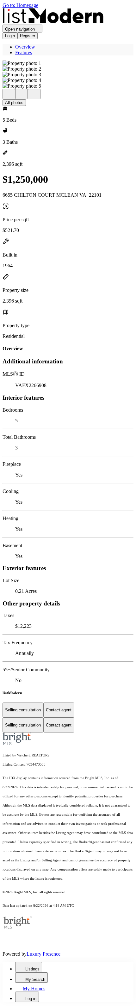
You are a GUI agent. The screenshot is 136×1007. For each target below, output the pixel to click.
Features (23, 52)
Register (27, 35)
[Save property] (21, 94)
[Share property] (34, 94)
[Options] (9, 94)
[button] (68, 63)
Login (10, 35)
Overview (25, 46)
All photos (14, 102)
